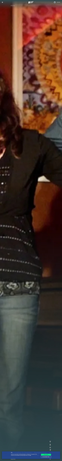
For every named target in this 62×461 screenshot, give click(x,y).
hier (30, 455)
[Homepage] (31, 2)
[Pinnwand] (50, 448)
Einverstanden (46, 454)
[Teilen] (50, 450)
